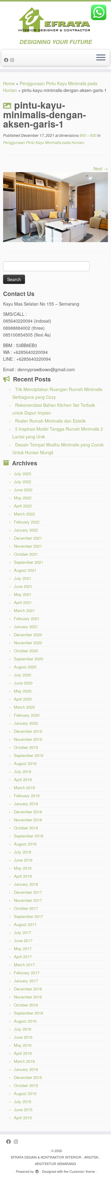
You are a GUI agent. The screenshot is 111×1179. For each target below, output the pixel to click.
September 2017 (28, 916)
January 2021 (26, 626)
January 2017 (26, 981)
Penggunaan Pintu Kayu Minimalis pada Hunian (43, 142)
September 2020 (28, 659)
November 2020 (28, 643)
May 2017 (22, 948)
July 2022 (22, 482)
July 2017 (22, 932)
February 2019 (26, 795)
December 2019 (28, 731)
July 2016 (22, 1029)
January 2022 (26, 530)
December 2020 (28, 634)
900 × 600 (88, 135)
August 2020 (25, 667)
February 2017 (26, 973)
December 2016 (28, 989)
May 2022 (22, 498)
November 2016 (28, 997)
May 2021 (22, 594)
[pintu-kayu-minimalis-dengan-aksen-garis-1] (55, 206)
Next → (100, 168)
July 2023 (22, 473)
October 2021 (26, 554)
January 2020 (26, 723)
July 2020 (22, 675)
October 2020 (26, 651)
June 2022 (23, 490)
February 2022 (26, 522)
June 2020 (23, 683)
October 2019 (26, 747)
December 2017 (28, 892)
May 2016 (22, 1045)
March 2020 (24, 707)
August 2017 (25, 924)
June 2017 (23, 940)
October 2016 (26, 1005)
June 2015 (23, 1109)
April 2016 (23, 1053)
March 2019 (24, 787)
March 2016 (24, 1061)
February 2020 (26, 715)
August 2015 (25, 1093)
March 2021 (24, 610)
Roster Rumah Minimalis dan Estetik (50, 421)
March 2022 (24, 514)
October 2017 (26, 908)
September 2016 (28, 1013)
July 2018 (22, 852)
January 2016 (26, 1069)
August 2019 (25, 763)
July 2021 (22, 578)
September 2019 (28, 755)
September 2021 (28, 562)
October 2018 (26, 828)
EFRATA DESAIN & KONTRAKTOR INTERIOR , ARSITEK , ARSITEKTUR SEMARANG (55, 1160)
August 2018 (25, 844)
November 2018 (28, 820)
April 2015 (23, 1117)
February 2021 (26, 618)
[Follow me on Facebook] (7, 60)
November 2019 (28, 739)
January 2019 (26, 804)
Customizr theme (82, 1171)
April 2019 (23, 779)
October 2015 (26, 1085)
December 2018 (28, 812)
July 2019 (22, 771)
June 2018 (23, 860)
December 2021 (28, 538)
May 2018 (22, 868)
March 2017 (24, 965)
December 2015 (28, 1077)
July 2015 (22, 1101)
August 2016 (25, 1021)
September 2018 (28, 836)
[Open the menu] (100, 58)
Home (9, 83)
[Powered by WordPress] (37, 1170)
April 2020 (23, 699)
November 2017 (28, 900)
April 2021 (23, 602)
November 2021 (28, 546)
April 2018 (23, 876)
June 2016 (23, 1037)
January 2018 (26, 884)
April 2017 (23, 956)
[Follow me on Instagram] (13, 60)
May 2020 (22, 691)
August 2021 (25, 570)
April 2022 (23, 506)
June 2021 (23, 586)
